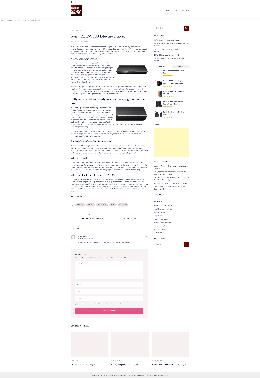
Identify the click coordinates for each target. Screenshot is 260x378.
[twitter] (75, 2)
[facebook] (72, 2)
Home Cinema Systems (162, 226)
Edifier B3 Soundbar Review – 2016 (166, 55)
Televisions (158, 233)
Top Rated (162, 67)
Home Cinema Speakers (162, 222)
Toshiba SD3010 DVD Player (83, 364)
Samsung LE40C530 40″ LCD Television (172, 183)
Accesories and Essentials (163, 205)
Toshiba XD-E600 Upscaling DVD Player (169, 364)
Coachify (149, 375)
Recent (180, 67)
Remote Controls (160, 229)
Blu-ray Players (76, 30)
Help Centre (185, 10)
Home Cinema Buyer (110, 375)
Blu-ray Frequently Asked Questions (126, 364)
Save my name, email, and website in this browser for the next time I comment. (99, 304)
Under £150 (123, 205)
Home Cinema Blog (161, 219)
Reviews (166, 10)
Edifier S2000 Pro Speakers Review (166, 40)
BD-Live (90, 205)
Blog (176, 10)
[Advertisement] (171, 142)
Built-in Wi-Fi (102, 205)
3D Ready (80, 205)
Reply (146, 236)
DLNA (113, 205)
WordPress (164, 375)
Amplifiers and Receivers (163, 209)
